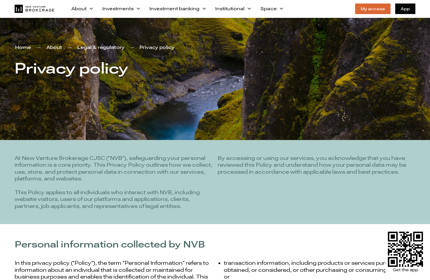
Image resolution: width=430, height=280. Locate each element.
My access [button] (373, 8)
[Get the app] (405, 249)
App (405, 8)
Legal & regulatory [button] (101, 47)
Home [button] (23, 47)
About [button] (54, 47)
